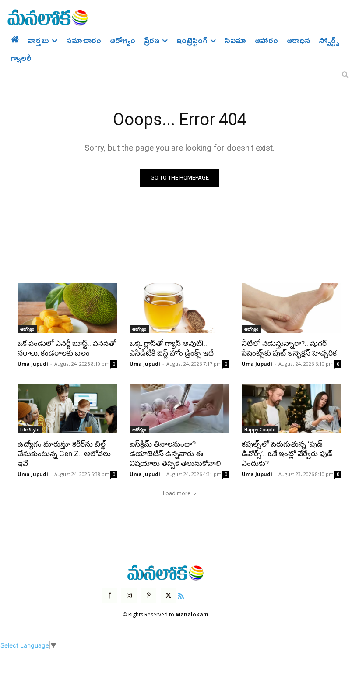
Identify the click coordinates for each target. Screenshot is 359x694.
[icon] (181, 595)
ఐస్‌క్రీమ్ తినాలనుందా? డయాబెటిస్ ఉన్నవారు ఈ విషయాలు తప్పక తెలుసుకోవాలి (175, 454)
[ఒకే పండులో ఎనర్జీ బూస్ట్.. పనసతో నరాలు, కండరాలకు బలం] (67, 308)
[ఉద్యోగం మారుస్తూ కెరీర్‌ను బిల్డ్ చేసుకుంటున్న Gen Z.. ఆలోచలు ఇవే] (67, 408)
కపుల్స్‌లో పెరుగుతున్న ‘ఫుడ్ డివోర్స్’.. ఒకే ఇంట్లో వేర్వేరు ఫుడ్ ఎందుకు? (287, 454)
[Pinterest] (148, 595)
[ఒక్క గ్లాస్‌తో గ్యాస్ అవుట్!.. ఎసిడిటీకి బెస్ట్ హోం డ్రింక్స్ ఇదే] (179, 308)
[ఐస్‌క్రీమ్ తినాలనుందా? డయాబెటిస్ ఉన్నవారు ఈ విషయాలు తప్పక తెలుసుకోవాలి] (179, 408)
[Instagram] (129, 595)
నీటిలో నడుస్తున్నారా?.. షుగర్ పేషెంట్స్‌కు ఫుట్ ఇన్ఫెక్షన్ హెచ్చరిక (289, 348)
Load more (176, 493)
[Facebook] (109, 595)
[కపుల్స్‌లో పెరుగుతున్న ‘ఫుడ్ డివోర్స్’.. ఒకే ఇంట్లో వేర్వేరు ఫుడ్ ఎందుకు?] (291, 408)
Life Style (29, 429)
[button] (345, 75)
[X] (168, 595)
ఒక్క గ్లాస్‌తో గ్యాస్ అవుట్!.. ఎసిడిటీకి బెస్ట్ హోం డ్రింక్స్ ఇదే (172, 348)
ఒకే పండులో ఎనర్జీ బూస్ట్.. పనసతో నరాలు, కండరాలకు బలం (67, 348)
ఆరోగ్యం (27, 329)
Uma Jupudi (33, 363)
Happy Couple (259, 429)
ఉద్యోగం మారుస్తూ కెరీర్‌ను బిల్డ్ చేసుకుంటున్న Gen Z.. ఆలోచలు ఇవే (64, 454)
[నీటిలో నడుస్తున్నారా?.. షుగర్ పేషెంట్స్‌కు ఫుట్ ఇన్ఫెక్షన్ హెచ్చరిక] (291, 308)
